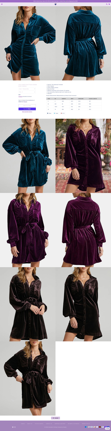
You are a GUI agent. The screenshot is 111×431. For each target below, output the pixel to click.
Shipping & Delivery (60, 423)
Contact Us (49, 423)
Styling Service (39, 423)
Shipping (20, 96)
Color (20, 88)
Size (20, 92)
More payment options (27, 111)
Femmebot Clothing (52, 427)
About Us (29, 423)
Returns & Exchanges (73, 423)
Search (23, 423)
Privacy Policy (86, 423)
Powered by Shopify (62, 427)
